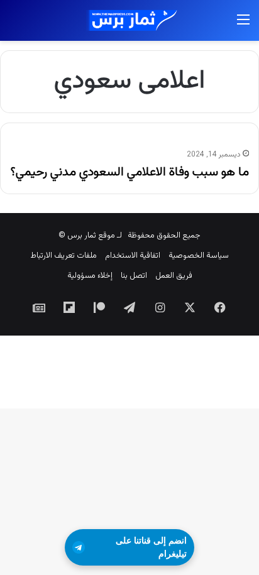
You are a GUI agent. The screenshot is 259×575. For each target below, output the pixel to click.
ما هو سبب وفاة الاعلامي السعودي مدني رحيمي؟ (130, 172)
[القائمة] (243, 25)
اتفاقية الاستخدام (132, 255)
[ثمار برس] (129, 20)
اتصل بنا (134, 276)
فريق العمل (173, 276)
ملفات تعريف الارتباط (63, 255)
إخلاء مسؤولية (90, 276)
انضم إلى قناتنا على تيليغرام (151, 547)
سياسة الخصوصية (198, 255)
